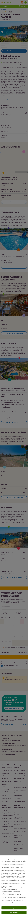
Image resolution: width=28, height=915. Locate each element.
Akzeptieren (14, 908)
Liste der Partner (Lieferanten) (9, 904)
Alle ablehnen (14, 912)
